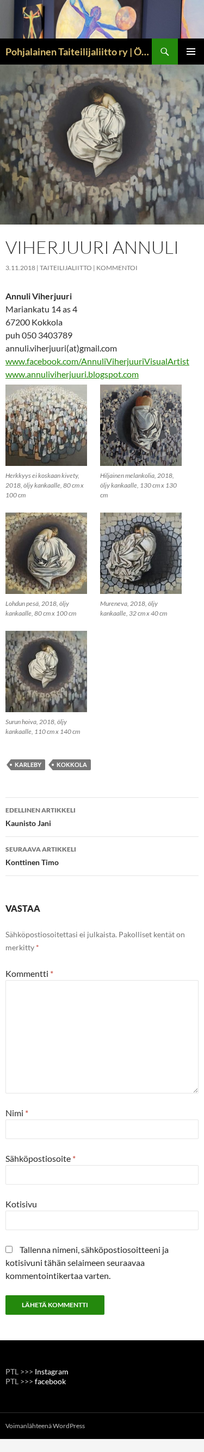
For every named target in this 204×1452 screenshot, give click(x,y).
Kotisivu (21, 1204)
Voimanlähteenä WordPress (45, 1426)
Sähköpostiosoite (40, 1158)
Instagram (52, 1371)
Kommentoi (117, 268)
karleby (28, 764)
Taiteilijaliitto (66, 268)
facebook (50, 1381)
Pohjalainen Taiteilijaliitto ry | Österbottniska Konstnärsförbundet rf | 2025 (78, 51)
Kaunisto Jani (40, 817)
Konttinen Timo (40, 856)
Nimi (16, 1113)
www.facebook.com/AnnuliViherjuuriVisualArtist (97, 361)
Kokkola (72, 764)
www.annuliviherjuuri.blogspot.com (72, 374)
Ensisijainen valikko (191, 52)
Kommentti (29, 973)
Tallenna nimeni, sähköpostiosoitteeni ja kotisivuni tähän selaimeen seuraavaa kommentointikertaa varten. (87, 1262)
